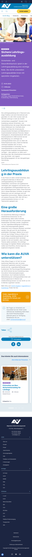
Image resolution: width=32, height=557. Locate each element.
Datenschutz (16, 536)
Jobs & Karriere (6, 450)
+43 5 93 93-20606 (16, 433)
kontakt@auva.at (16, 434)
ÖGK (4, 481)
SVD (4, 516)
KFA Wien (5, 510)
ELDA (4, 498)
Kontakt (5, 444)
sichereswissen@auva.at (18, 319)
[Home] (6, 6)
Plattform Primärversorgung (9, 519)
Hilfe (4, 456)
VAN (4, 525)
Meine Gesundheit (7, 501)
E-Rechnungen (6, 462)
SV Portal (5, 473)
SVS (4, 487)
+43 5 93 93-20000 (16, 431)
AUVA (4, 476)
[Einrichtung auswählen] (6, 2)
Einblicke (15, 16)
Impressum (16, 532)
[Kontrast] (22, 2)
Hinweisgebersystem (16, 540)
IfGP (4, 504)
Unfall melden (23, 11)
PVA (4, 484)
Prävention (24, 16)
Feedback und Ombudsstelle (9, 459)
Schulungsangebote (7, 453)
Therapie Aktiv (6, 522)
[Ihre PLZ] (2, 2)
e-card (4, 495)
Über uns (5, 441)
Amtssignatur (6, 465)
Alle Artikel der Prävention (20, 360)
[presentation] (16, 337)
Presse (4, 447)
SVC (4, 513)
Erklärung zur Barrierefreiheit (16, 544)
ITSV (4, 507)
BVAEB (4, 479)
